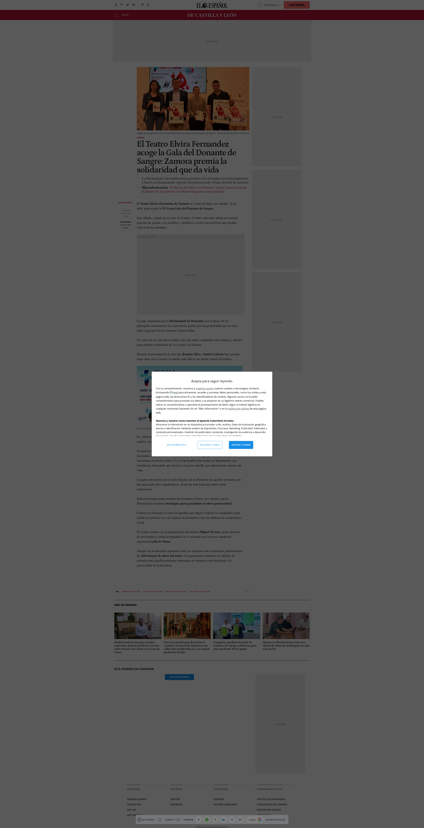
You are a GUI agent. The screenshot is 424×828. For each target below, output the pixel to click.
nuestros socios (204, 388)
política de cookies (239, 408)
